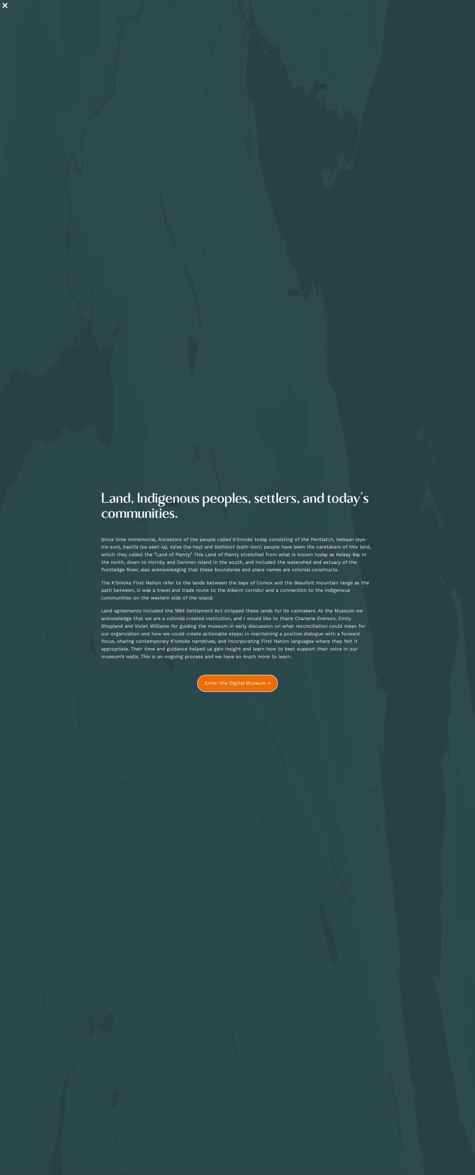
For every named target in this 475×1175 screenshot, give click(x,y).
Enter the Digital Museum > (237, 683)
